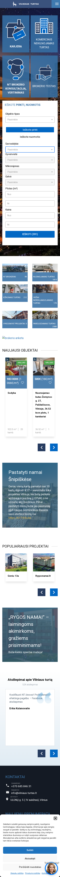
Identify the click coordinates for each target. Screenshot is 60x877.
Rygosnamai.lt (43, 575)
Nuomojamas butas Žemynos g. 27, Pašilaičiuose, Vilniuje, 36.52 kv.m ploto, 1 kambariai (43, 405)
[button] (55, 818)
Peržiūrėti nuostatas (30, 867)
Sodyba (12, 393)
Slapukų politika (17, 873)
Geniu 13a (13, 575)
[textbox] (30, 119)
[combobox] (30, 120)
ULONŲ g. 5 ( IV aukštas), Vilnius (29, 799)
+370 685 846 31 (21, 786)
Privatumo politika (32, 873)
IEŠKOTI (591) (30, 234)
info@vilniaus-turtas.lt (24, 793)
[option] (16, 397)
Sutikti (30, 850)
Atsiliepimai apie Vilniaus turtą (30, 680)
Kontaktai (46, 873)
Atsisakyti (30, 858)
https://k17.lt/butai (19, 517)
